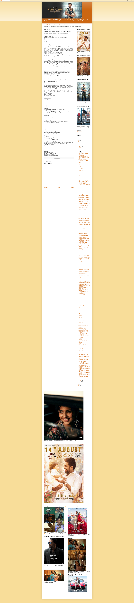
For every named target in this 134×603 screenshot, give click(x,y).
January (80, 381)
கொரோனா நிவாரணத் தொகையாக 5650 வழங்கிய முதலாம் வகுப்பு (84, 319)
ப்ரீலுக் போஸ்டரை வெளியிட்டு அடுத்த (83, 180)
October (80, 146)
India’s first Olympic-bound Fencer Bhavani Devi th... (83, 354)
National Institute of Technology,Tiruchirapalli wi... (83, 156)
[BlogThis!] (56, 158)
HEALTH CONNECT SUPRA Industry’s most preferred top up (84, 275)
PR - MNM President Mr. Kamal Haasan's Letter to (83, 334)
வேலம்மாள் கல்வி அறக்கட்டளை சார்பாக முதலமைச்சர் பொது (84, 266)
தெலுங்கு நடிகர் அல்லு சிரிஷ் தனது (83, 159)
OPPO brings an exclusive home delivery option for (83, 234)
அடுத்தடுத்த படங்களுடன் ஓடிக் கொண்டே (84, 258)
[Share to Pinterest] (59, 158)
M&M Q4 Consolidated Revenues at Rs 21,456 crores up (84, 162)
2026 (79, 136)
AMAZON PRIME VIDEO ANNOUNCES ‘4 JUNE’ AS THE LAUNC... (84, 279)
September (80, 147)
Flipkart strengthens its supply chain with (84, 217)
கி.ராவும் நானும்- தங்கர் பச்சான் (82, 320)
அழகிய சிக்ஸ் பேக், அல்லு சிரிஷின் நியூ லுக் (84, 257)
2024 (79, 139)
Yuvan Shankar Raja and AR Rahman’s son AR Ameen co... (84, 350)
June (79, 151)
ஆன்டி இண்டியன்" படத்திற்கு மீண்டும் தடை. (84, 281)
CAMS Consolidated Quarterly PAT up (84, 181)
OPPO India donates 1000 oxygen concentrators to (83, 207)
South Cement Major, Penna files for (84, 284)
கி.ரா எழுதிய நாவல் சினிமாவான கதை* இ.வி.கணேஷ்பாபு (83, 322)
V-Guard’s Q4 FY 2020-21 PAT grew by (84, 184)
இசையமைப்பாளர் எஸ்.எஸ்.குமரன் (83, 237)
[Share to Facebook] (58, 158)
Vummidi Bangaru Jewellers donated (84, 194)
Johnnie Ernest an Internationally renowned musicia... (83, 309)
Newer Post (46, 187)
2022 (79, 141)
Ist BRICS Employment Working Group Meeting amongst (84, 362)
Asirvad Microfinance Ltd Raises (83, 232)
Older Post (72, 187)
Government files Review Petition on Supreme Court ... (84, 356)
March (80, 379)
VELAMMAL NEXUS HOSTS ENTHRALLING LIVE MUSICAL (83, 303)
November (80, 145)
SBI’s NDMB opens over (82, 293)
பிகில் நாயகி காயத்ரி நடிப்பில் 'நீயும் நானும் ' (84, 335)
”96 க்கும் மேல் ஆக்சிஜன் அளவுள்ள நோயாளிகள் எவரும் (83, 317)
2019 (79, 384)
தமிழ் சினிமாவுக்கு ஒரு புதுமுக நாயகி (83, 249)
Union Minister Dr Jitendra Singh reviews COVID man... (83, 360)
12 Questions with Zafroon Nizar (83, 171)
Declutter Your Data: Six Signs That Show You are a (83, 299)
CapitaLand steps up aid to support (83, 259)
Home (59, 187)
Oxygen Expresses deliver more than (84, 358)
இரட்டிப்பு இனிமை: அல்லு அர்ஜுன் (83, 344)
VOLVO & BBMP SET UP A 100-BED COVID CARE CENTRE (84, 201)
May (79, 152)
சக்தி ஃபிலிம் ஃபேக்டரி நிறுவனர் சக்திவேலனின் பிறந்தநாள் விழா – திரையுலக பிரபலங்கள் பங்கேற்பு (58, 24)
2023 (79, 140)
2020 (79, 383)
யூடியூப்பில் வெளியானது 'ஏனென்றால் (83, 160)
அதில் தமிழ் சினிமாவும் (81, 327)
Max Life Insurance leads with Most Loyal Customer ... (83, 271)
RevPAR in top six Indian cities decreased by (83, 273)
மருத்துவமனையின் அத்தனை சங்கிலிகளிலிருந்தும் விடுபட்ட (83, 329)
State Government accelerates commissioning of (83, 177)
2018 (79, 385)
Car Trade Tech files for (82, 294)
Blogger (71, 596)
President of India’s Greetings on (83, 376)
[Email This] (55, 158)
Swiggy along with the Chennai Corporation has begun (83, 183)
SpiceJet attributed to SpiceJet (83, 242)
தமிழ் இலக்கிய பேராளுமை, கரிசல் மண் (84, 330)
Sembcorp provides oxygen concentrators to (82, 187)
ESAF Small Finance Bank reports (83, 185)
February (80, 380)
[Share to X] (57, 158)
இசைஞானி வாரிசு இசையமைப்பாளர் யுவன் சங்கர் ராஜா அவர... (84, 348)
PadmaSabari (80, 131)
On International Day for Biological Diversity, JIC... (83, 205)
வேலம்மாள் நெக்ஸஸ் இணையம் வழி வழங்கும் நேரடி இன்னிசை (83, 305)
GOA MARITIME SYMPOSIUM (83, 365)
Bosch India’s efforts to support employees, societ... (83, 209)
